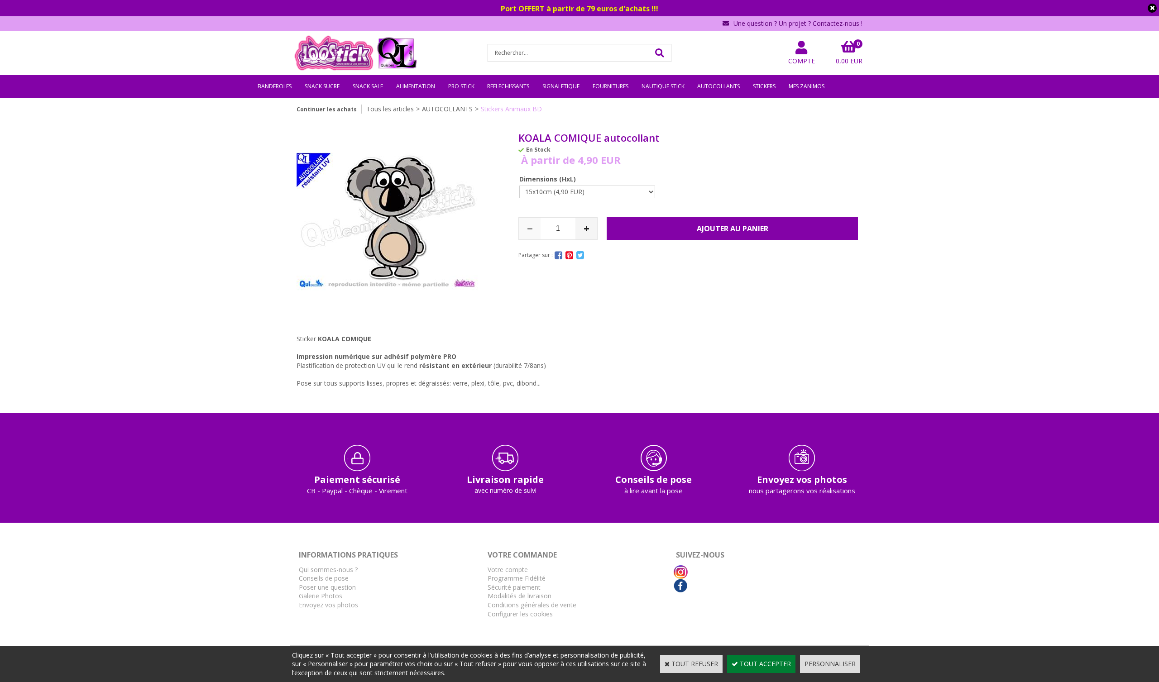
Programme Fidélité (517, 578)
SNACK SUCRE (322, 86)
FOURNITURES (610, 86)
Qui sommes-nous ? (328, 569)
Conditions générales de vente (532, 605)
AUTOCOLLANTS (718, 86)
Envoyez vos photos (328, 605)
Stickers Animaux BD (511, 109)
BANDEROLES (275, 86)
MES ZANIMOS (806, 86)
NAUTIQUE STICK (663, 86)
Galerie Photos (320, 595)
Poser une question (327, 587)
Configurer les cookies (520, 614)
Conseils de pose (324, 578)
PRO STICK (461, 86)
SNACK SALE (368, 86)
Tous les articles (390, 109)
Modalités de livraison (519, 595)
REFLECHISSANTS (508, 86)
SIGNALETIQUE (561, 86)
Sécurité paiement (514, 587)
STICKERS (764, 86)
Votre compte (508, 569)
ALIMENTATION (415, 86)
